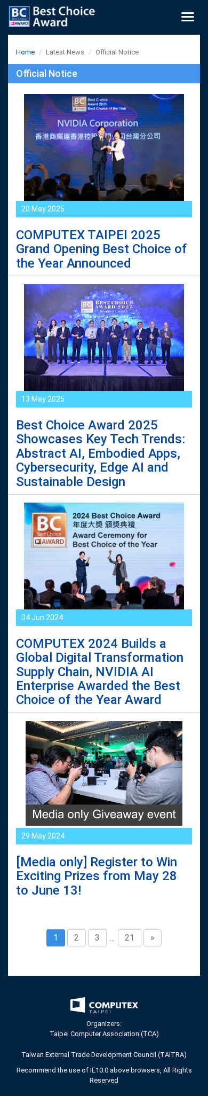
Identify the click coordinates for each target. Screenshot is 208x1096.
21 (129, 938)
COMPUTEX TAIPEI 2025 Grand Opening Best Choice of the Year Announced (101, 249)
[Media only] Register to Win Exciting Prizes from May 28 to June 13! (96, 876)
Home (25, 52)
